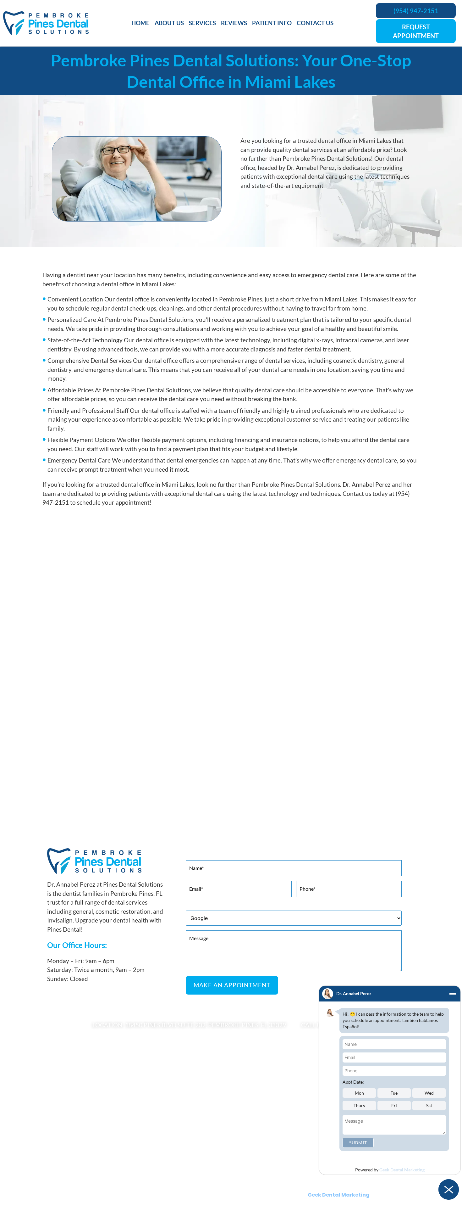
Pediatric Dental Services (69, 1153)
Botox (49, 1104)
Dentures (241, 1124)
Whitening (53, 1124)
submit (358, 1142)
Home (140, 22)
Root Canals (244, 1153)
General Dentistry (61, 1133)
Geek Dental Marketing (402, 1169)
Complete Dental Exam (256, 1104)
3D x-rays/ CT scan (251, 1094)
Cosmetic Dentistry (63, 1094)
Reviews (234, 22)
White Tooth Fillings (252, 1163)
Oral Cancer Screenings (256, 1143)
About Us (169, 22)
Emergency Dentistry (254, 1133)
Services (202, 22)
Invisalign (52, 1114)
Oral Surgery (56, 1143)
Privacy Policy (199, 1180)
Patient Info (272, 22)
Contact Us (315, 22)
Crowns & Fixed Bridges (257, 1114)
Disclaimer (267, 1180)
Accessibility (235, 1180)
